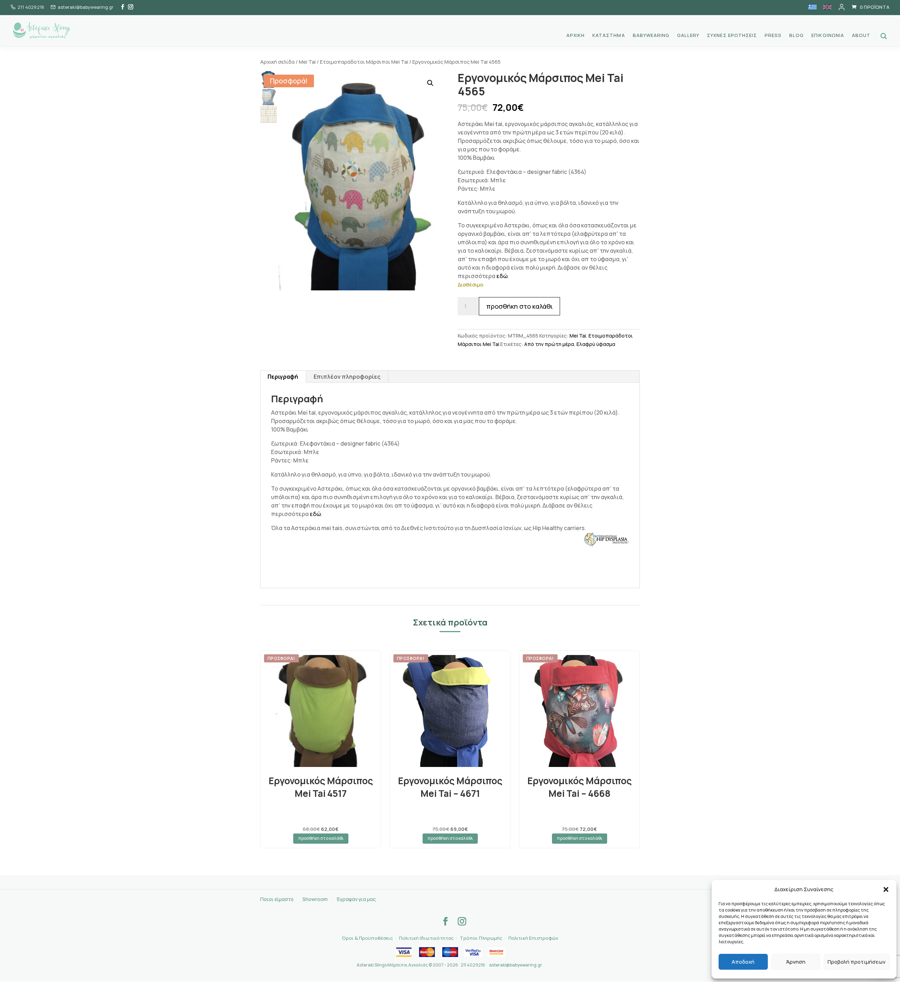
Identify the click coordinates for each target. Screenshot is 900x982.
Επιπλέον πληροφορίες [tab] (347, 376)
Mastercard (427, 952)
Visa (403, 952)
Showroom (315, 899)
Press (773, 35)
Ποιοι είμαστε (277, 899)
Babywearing (651, 35)
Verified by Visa (473, 952)
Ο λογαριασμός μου (842, 7)
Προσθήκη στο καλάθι (519, 306)
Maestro (450, 952)
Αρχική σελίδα (277, 61)
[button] (885, 889)
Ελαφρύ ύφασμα (596, 344)
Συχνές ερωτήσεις (732, 35)
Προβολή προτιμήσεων (857, 961)
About (861, 35)
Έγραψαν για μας (356, 899)
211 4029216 (31, 7)
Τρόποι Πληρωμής (481, 938)
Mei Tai (307, 61)
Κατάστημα (608, 35)
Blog (796, 35)
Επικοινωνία (827, 35)
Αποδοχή (743, 961)
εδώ (502, 276)
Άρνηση (795, 961)
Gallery (688, 35)
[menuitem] (812, 7)
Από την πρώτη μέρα (549, 344)
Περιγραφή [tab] (283, 376)
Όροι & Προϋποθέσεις (367, 938)
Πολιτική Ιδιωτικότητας (426, 938)
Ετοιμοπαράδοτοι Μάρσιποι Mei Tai (364, 61)
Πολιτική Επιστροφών (533, 938)
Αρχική (575, 35)
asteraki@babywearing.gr (515, 965)
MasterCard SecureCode (496, 952)
